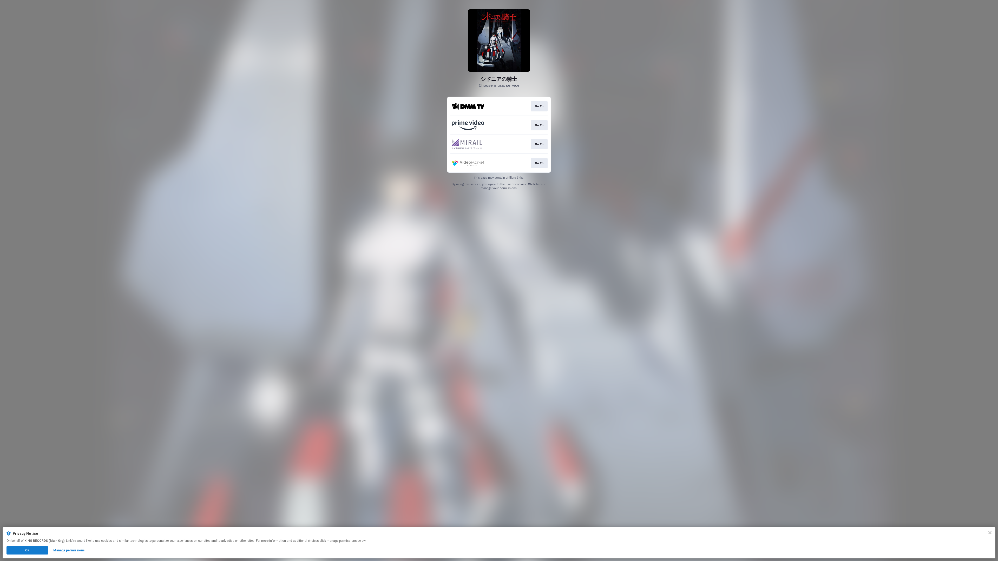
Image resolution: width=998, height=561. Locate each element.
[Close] (990, 533)
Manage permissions (69, 550)
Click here (535, 184)
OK (27, 550)
